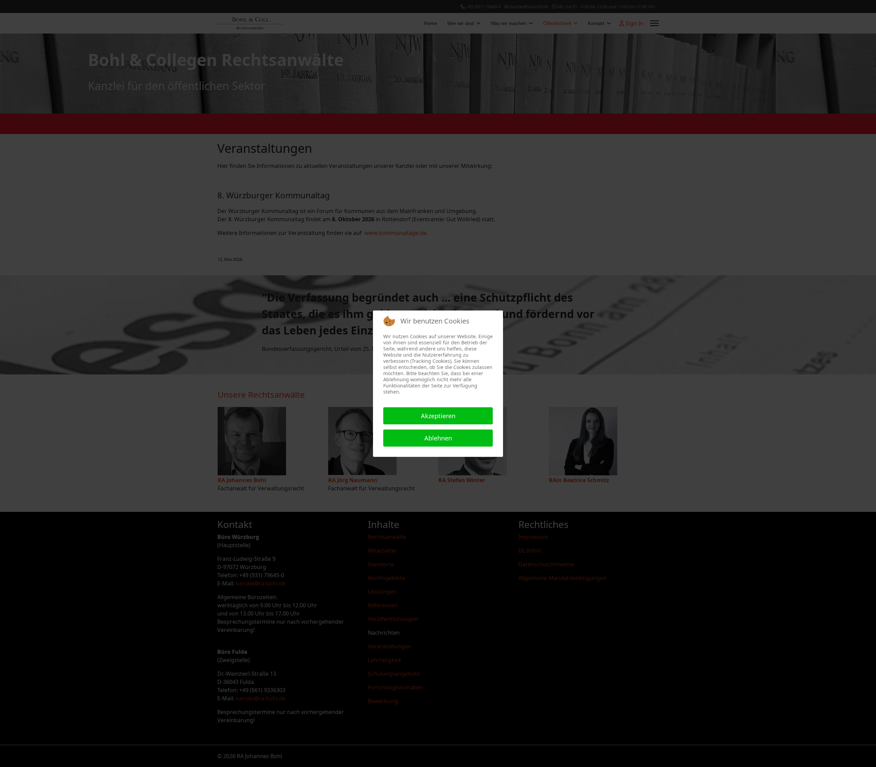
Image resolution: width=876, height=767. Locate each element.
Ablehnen (438, 438)
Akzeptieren (438, 416)
